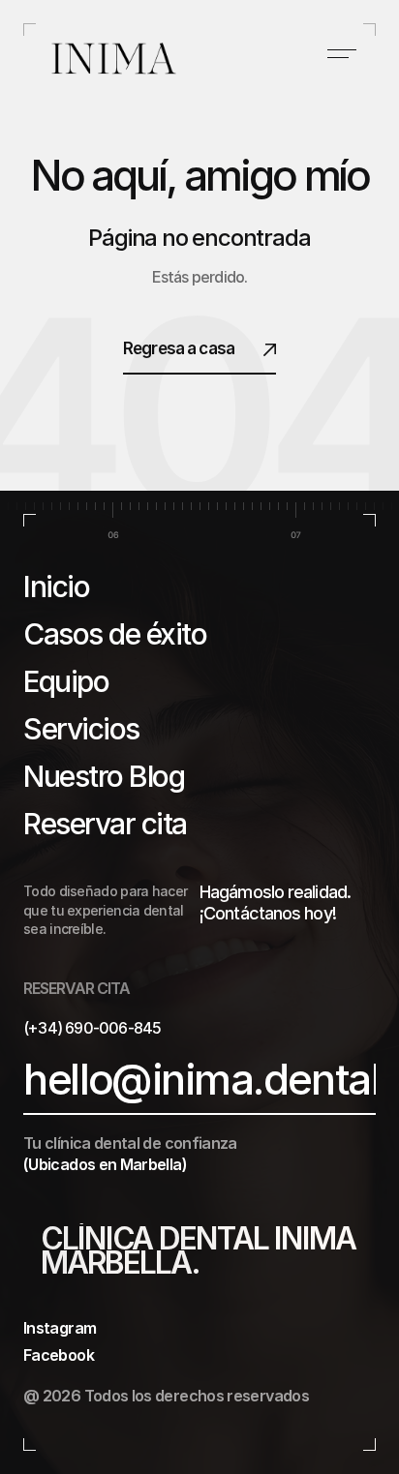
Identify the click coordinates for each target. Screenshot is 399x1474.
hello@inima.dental (201, 1079)
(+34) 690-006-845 (92, 1028)
